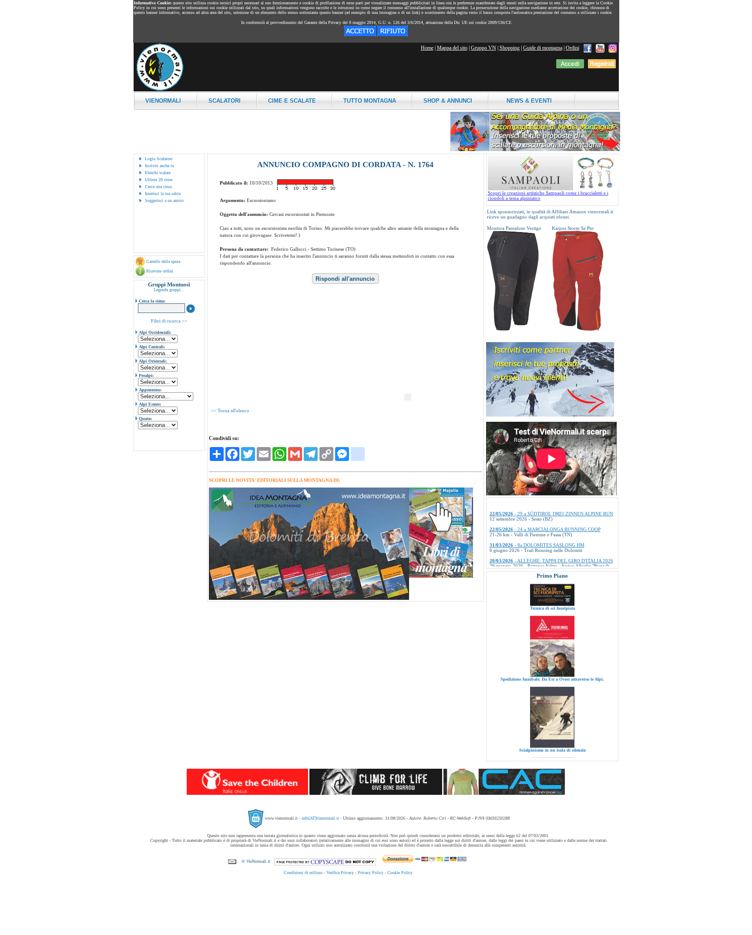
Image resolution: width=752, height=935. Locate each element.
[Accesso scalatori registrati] (570, 67)
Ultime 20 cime (158, 179)
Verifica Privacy (340, 872)
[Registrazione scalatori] (602, 67)
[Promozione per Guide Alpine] (535, 149)
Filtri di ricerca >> (169, 320)
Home (427, 48)
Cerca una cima (158, 186)
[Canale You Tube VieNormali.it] (600, 48)
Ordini (572, 48)
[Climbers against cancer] (504, 793)
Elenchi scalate (158, 172)
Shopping (510, 48)
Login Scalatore (158, 158)
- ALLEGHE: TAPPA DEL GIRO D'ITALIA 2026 (551, 539)
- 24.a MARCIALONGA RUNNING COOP (545, 508)
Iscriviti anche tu (159, 165)
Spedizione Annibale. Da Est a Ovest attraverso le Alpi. (552, 650)
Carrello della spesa (163, 261)
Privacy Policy (370, 872)
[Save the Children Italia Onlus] (247, 793)
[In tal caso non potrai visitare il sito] (392, 34)
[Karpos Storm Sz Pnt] (578, 329)
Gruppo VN (483, 48)
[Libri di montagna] (441, 576)
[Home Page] (160, 89)
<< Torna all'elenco (230, 410)
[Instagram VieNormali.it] (612, 48)
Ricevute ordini (159, 271)
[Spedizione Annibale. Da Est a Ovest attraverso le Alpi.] (552, 646)
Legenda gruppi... (169, 289)
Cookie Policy (400, 872)
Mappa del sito (452, 48)
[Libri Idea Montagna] (309, 598)
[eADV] (407, 397)
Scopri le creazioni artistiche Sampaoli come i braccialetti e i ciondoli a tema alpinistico (548, 195)
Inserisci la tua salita (163, 193)
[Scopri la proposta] (550, 414)
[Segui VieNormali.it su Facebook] (587, 48)
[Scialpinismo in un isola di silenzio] (552, 717)
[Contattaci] (232, 861)
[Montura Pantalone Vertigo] (513, 329)
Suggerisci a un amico (164, 200)
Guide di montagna (542, 48)
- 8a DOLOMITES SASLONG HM (537, 523)
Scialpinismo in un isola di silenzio (552, 721)
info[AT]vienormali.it (320, 818)
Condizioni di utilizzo (303, 872)
